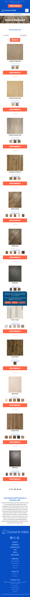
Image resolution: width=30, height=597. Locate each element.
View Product (15, 72)
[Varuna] (23, 252)
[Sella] (23, 215)
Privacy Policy (15, 589)
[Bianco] (11, 252)
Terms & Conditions (15, 587)
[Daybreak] (18, 326)
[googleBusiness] (18, 538)
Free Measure (15, 561)
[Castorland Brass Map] (15, 178)
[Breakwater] (10, 326)
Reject (14, 302)
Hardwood (11, 14)
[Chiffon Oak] (15, 51)
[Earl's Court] (15, 458)
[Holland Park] (11, 474)
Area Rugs (15, 555)
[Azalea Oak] (15, 88)
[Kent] (15, 273)
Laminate (15, 545)
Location (15, 574)
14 (20, 489)
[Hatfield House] (18, 400)
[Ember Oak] (17, 104)
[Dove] (18, 437)
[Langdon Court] (22, 400)
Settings (22, 302)
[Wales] (15, 289)
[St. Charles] (23, 474)
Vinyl (15, 552)
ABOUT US (15, 571)
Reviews (15, 568)
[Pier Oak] (15, 141)
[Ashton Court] (15, 384)
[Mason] (19, 252)
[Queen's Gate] (19, 474)
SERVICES (15, 559)
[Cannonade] (15, 347)
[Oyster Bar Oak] (19, 141)
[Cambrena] (15, 199)
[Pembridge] (15, 474)
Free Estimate (15, 563)
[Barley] (10, 437)
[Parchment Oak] (17, 67)
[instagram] (15, 538)
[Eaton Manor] (14, 400)
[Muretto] (15, 215)
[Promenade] (22, 326)
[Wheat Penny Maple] (15, 162)
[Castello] (15, 252)
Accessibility (15, 586)
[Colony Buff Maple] (19, 178)
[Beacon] (15, 310)
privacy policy (15, 297)
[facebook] (11, 538)
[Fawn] (22, 437)
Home (2, 14)
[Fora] (11, 215)
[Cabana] (14, 326)
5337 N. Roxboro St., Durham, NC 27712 (16, 1)
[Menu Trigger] (26, 10)
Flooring (6, 14)
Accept (8, 302)
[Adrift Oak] (15, 125)
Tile (15, 550)
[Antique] (15, 421)
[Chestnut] (14, 437)
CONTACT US (15, 580)
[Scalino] (19, 215)
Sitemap (15, 591)
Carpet (15, 542)
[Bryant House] (10, 400)
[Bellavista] (15, 236)
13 (17, 489)
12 (15, 489)
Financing (15, 565)
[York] (19, 289)
